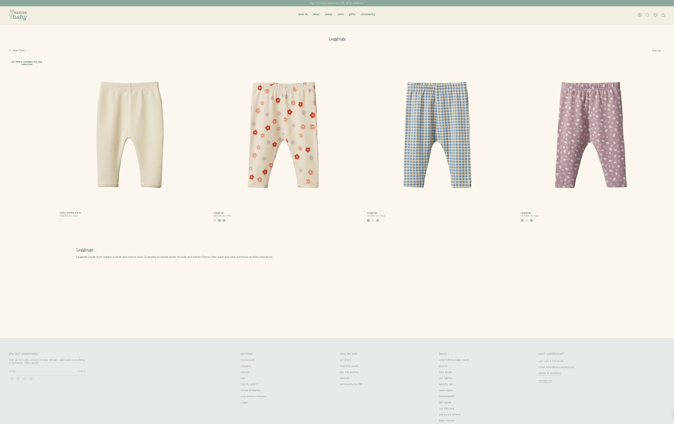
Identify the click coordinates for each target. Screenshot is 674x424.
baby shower (447, 420)
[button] (303, 15)
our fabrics (445, 378)
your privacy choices (253, 396)
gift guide (445, 402)
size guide (445, 372)
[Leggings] (284, 136)
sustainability (447, 396)
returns (244, 372)
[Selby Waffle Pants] (130, 136)
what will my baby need (454, 360)
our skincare (446, 408)
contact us (545, 381)
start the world (349, 366)
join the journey (349, 372)
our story (345, 360)
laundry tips (446, 384)
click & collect (249, 384)
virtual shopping (250, 390)
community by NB (351, 384)
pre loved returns (450, 414)
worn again (446, 390)
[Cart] (663, 15)
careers (344, 378)
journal (443, 366)
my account (247, 360)
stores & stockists (549, 373)
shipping (245, 366)
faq (242, 378)
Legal (243, 402)
